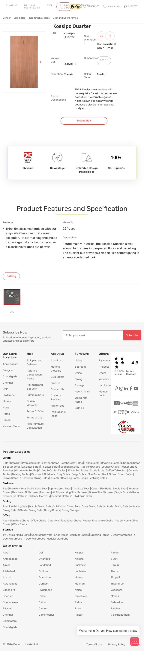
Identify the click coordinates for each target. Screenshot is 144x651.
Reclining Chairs (90, 466)
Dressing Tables (99, 535)
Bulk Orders (57, 377)
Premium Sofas (31, 463)
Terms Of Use (94, 644)
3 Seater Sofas (11, 466)
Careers (55, 383)
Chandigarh (10, 376)
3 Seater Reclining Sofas (34, 478)
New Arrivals (82, 391)
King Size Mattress (76, 492)
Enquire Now (84, 120)
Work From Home (81, 399)
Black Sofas (109, 474)
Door (49, 5)
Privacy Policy (116, 644)
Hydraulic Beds (83, 496)
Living (78, 360)
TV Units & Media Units (16, 535)
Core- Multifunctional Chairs (64, 520)
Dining (78, 379)
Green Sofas (125, 474)
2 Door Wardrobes (121, 535)
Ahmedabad (10, 364)
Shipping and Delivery (34, 362)
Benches (8, 470)
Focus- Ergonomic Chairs (98, 520)
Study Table (97, 470)
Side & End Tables (77, 470)
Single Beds (120, 488)
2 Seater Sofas (31, 466)
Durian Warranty (32, 403)
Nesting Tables (21, 474)
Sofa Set (15, 463)
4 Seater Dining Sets (116, 506)
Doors (102, 373)
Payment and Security (35, 386)
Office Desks (19, 524)
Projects (102, 366)
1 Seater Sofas (50, 466)
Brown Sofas (10, 478)
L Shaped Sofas (130, 463)
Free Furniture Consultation (35, 425)
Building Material (64, 6)
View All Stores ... (11, 428)
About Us (56, 360)
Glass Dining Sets (92, 506)
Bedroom (80, 366)
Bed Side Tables (79, 535)
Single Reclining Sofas (94, 478)
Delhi (6, 389)
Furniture (11, 5)
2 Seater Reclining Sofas (65, 478)
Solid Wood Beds (38, 488)
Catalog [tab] (11, 276)
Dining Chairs (52, 510)
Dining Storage (70, 510)
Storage (79, 385)
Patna (6, 413)
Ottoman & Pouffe (26, 470)
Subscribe (132, 335)
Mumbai (7, 401)
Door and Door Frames (65, 17)
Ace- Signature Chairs (16, 520)
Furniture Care (35, 395)
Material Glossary (56, 368)
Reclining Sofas (110, 463)
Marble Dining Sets (40, 506)
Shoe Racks (61, 535)
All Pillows (58, 492)
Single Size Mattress (127, 492)
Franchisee (57, 405)
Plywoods (102, 360)
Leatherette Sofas (72, 463)
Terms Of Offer (35, 411)
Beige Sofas (79, 474)
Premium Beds (17, 488)
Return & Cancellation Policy (34, 374)
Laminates (20, 17)
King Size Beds (81, 488)
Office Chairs (38, 520)
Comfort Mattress (61, 496)
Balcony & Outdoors (43, 474)
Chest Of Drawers (41, 535)
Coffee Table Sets (116, 470)
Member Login (102, 393)
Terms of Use (34, 417)
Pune (6, 407)
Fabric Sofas (91, 463)
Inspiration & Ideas (39, 17)
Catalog (79, 408)
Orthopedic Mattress (15, 496)
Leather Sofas (50, 463)
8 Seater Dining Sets (30, 510)
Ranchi (7, 420)
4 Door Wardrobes (34, 538)
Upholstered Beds (60, 488)
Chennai (8, 382)
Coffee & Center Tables (52, 470)
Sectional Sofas (69, 466)
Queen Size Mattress (101, 492)
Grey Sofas (63, 474)
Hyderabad (9, 395)
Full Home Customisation (32, 6)
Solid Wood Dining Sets (66, 506)
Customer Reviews (56, 397)
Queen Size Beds (101, 488)
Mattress (45, 492)
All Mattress (31, 492)
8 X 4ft (104, 60)
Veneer (7, 17)
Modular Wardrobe (57, 538)
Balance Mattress (39, 496)
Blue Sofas (94, 474)
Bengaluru (9, 370)
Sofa (5, 463)
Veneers (102, 379)
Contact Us (57, 389)
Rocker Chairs (129, 466)
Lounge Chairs (110, 466)
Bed (5, 488)
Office (78, 373)
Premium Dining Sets (15, 506)
